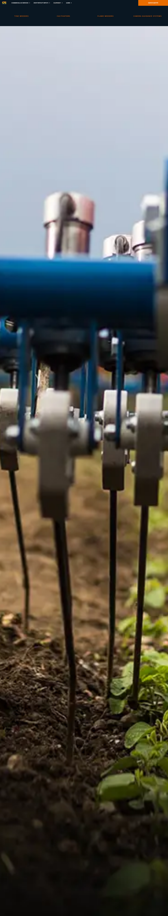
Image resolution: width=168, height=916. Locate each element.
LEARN (68, 3)
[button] (21, 16)
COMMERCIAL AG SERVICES (19, 3)
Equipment (57, 3)
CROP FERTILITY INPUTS (41, 3)
